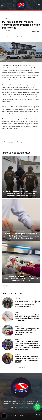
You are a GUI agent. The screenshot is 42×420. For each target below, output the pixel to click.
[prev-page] (3, 286)
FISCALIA (21, 188)
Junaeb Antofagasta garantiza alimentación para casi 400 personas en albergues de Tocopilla (21, 278)
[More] (26, 37)
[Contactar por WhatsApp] (37, 407)
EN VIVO (37, 417)
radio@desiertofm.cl (24, 407)
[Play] (4, 415)
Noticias (9, 15)
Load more (20, 367)
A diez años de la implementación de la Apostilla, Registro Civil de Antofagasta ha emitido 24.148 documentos (21, 236)
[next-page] (6, 286)
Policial (15, 15)
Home (4, 15)
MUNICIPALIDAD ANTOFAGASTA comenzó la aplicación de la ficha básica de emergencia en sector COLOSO (27, 359)
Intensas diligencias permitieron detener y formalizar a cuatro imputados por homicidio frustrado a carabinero (21, 193)
